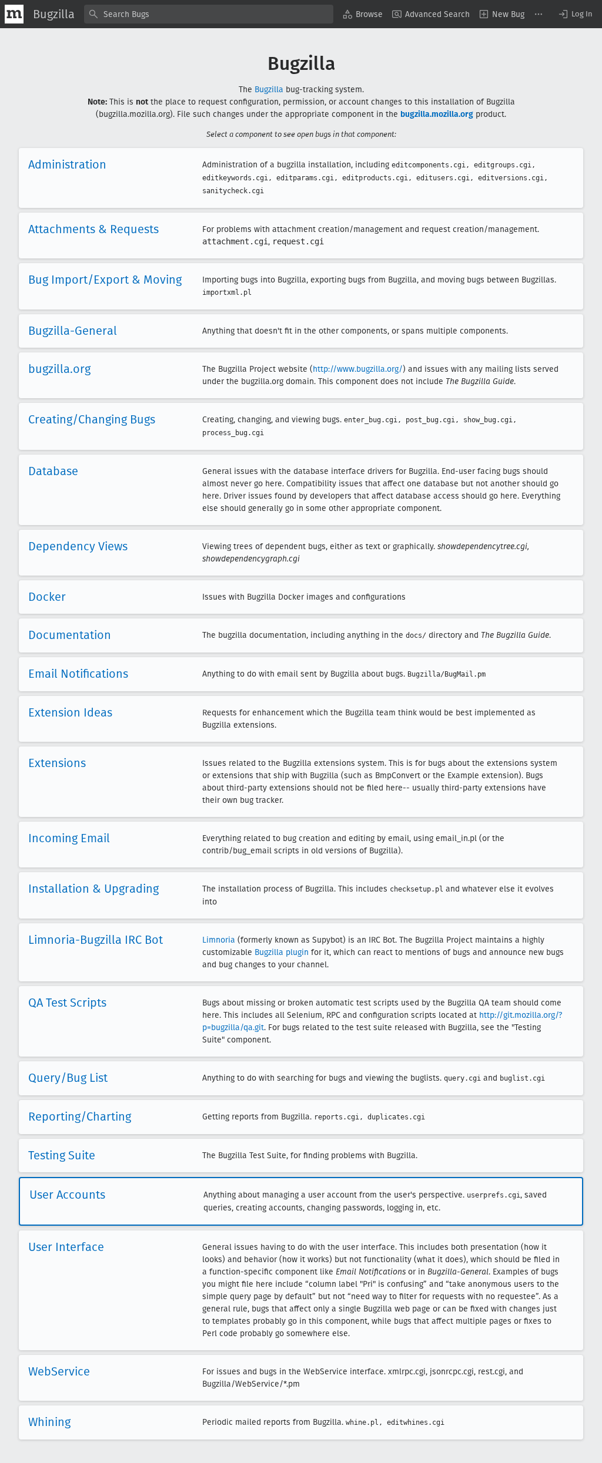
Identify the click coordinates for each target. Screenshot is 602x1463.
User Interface (66, 1247)
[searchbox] (208, 14)
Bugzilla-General (72, 331)
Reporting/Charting (79, 1116)
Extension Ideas (70, 712)
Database (53, 471)
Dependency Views (78, 546)
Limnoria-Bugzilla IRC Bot (95, 940)
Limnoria (218, 940)
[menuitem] (362, 14)
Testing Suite (61, 1155)
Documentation (69, 635)
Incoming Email (69, 838)
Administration (67, 164)
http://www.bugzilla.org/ (358, 369)
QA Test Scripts (67, 1002)
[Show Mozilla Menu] (14, 14)
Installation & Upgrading (93, 889)
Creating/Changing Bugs (91, 419)
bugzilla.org (59, 369)
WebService (59, 1371)
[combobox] (208, 14)
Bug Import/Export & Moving (105, 280)
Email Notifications (78, 674)
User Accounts (67, 1195)
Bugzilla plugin (282, 952)
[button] (575, 14)
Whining (49, 1422)
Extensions (57, 763)
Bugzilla (269, 90)
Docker (47, 597)
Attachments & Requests (93, 229)
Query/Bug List (68, 1078)
